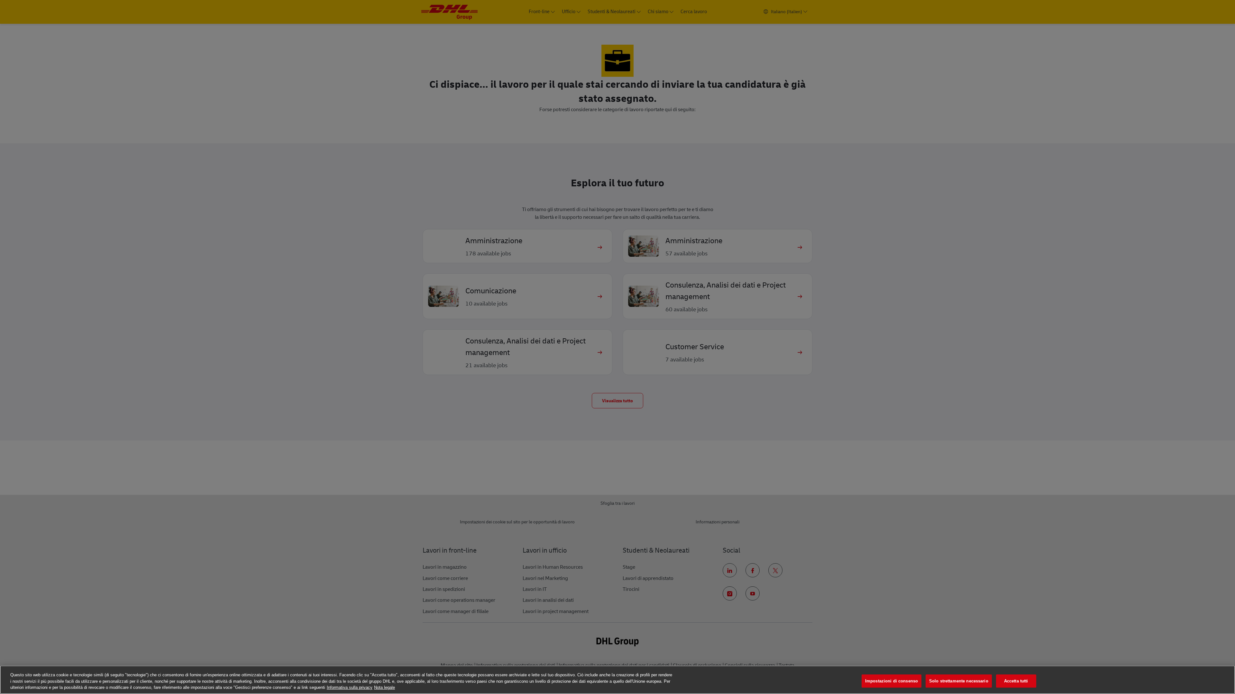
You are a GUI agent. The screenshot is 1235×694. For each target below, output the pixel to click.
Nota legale (384, 687)
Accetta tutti (1016, 681)
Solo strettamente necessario (958, 681)
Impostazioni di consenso (891, 681)
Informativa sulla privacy (349, 687)
